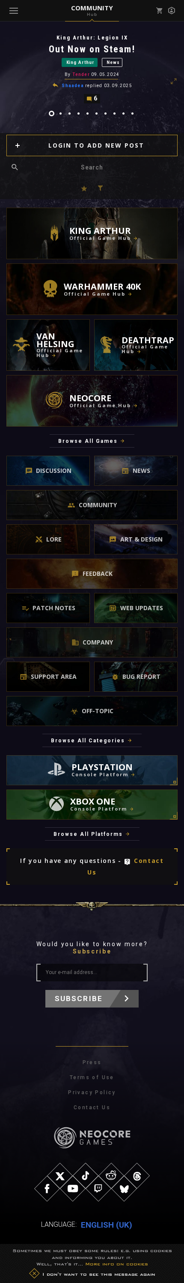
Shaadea (72, 85)
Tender (81, 74)
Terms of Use (92, 1077)
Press (92, 1062)
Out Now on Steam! (92, 49)
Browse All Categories (88, 741)
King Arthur (80, 62)
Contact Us (92, 1107)
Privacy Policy (92, 1092)
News (113, 62)
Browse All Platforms (88, 834)
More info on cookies (116, 1263)
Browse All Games (88, 441)
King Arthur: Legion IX (92, 37)
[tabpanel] (92, 68)
